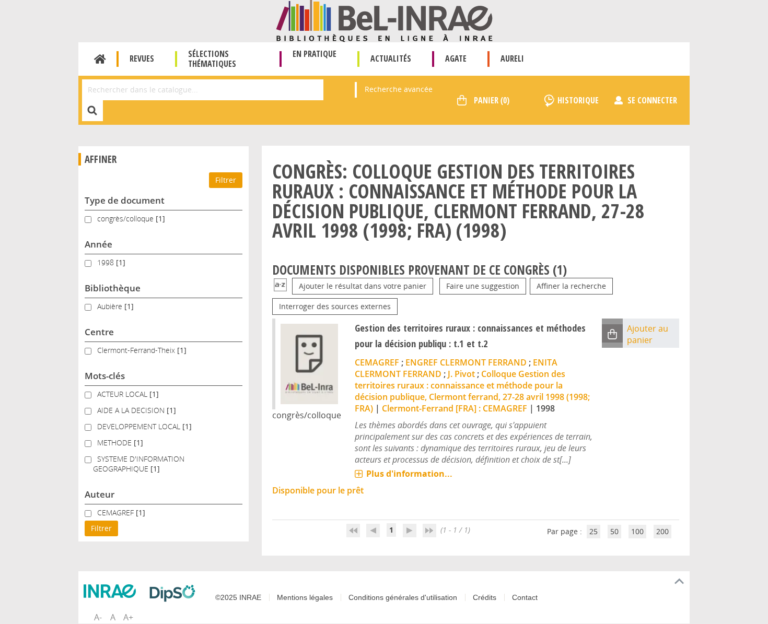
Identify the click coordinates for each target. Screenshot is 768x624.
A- (98, 617)
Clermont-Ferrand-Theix (137, 350)
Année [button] (98, 244)
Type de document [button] (125, 200)
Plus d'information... (409, 473)
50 (614, 531)
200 (662, 531)
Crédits (484, 597)
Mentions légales (305, 597)
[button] (612, 333)
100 (637, 531)
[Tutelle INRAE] (112, 591)
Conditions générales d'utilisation (402, 597)
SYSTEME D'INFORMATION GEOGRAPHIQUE (138, 464)
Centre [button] (99, 332)
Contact (525, 597)
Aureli (512, 58)
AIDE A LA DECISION (132, 410)
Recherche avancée (399, 89)
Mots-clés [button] (105, 376)
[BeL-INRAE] (384, 20)
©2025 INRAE (238, 597)
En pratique (314, 54)
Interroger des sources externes (335, 306)
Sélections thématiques (212, 58)
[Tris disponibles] (280, 286)
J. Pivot (461, 374)
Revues (142, 58)
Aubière (110, 306)
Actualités (390, 58)
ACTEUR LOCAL (123, 394)
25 (593, 531)
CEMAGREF (116, 512)
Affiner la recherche (571, 286)
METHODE (115, 443)
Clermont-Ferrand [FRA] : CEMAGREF (454, 408)
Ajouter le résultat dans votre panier (362, 286)
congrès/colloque (126, 218)
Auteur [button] (99, 494)
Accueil (100, 59)
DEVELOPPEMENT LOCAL (139, 426)
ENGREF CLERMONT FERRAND (466, 362)
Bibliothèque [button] (113, 288)
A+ (128, 617)
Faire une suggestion (482, 286)
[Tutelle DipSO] (175, 593)
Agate (456, 58)
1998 (106, 262)
